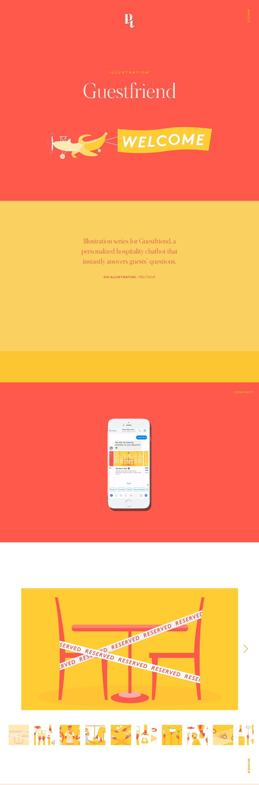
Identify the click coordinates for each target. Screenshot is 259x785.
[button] (248, 16)
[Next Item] (245, 648)
